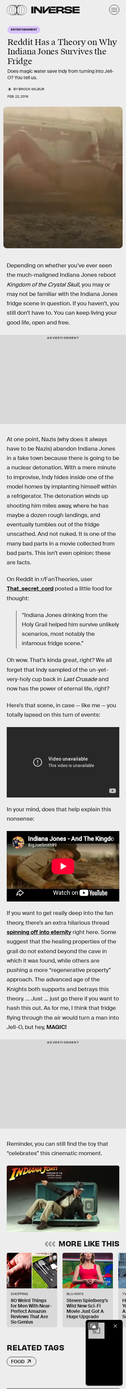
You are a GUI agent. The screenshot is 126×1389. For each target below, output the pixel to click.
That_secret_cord (30, 588)
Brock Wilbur (31, 89)
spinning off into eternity (39, 932)
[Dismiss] (115, 1326)
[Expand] (93, 1326)
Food (18, 1361)
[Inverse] (55, 9)
